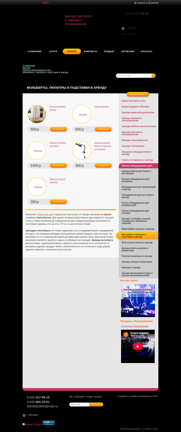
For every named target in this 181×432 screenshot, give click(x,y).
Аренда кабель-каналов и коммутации (135, 249)
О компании (34, 51)
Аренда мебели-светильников (139, 126)
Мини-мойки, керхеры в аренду (138, 229)
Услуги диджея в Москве (135, 106)
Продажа (109, 51)
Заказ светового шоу (133, 101)
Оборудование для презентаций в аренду (138, 188)
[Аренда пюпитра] (81, 114)
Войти (45, 2)
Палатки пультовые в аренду (137, 256)
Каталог (72, 51)
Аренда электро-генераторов (137, 262)
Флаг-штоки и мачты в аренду (137, 242)
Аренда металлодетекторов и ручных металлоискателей (137, 274)
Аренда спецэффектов (135, 140)
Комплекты (90, 51)
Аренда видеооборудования (138, 112)
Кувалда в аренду (131, 267)
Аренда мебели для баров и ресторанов (136, 172)
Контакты (146, 51)
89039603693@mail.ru (139, 18)
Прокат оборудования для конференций (135, 204)
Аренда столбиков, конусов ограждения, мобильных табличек (136, 220)
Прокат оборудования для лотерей (135, 212)
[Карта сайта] (35, 2)
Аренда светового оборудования (132, 133)
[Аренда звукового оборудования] (138, 316)
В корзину (58, 129)
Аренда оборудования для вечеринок (135, 180)
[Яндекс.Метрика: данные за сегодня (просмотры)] (32, 424)
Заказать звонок (138, 94)
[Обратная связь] (29, 2)
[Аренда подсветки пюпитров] (37, 187)
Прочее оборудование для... (37, 70)
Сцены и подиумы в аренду (137, 160)
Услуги (53, 51)
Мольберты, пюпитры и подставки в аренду (134, 235)
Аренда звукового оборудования (132, 119)
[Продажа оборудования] (134, 326)
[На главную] (24, 2)
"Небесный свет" (45, 214)
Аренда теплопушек (133, 146)
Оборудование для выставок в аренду (138, 196)
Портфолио (127, 51)
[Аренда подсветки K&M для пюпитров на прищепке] (81, 150)
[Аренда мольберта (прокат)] (37, 114)
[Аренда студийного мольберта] (37, 150)
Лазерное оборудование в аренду (136, 153)
